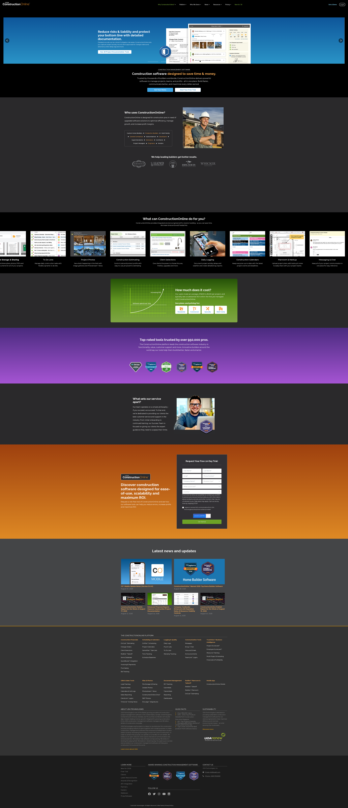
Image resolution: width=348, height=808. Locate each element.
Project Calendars (148, 647)
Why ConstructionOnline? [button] (166, 4)
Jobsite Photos (147, 688)
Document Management (173, 680)
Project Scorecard (213, 646)
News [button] (206, 4)
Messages (188, 643)
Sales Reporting (126, 695)
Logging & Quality (170, 640)
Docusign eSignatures (150, 702)
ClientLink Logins (127, 698)
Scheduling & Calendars (151, 640)
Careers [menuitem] (124, 790)
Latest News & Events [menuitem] (129, 778)
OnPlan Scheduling (149, 643)
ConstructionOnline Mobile (216, 684)
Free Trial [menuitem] (124, 771)
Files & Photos (147, 680)
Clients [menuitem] (123, 775)
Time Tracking (147, 654)
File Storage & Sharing (149, 684)
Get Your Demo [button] (160, 90)
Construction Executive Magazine (184, 718)
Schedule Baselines (149, 657)
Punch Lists (168, 647)
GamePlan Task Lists (149, 650)
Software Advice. (191, 729)
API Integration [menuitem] (126, 784)
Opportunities (125, 688)
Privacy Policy (169, 805)
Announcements (191, 654)
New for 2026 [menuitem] (126, 768)
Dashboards (168, 698)
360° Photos (146, 698)
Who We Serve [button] (195, 4)
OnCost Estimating (127, 643)
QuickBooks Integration (129, 661)
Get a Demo (333, 4)
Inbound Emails (190, 650)
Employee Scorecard (214, 649)
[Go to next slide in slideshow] (341, 40)
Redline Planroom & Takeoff (192, 682)
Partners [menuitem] (124, 787)
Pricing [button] (227, 4)
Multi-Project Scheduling (215, 656)
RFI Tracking (168, 684)
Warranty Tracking (170, 654)
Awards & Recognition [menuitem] (129, 781)
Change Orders (126, 647)
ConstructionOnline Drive (151, 695)
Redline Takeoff (126, 654)
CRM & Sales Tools (127, 680)
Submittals (167, 688)
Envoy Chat (189, 647)
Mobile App (211, 680)
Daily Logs (167, 643)
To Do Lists (167, 650)
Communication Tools (193, 640)
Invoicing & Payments (128, 664)
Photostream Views (149, 691)
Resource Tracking (213, 653)
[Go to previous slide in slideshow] (7, 40)
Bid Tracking (125, 671)
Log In (342, 4)
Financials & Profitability (215, 660)
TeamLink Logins (191, 657)
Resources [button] (216, 4)
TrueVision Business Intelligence (214, 641)
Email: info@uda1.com (212, 772)
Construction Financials (129, 640)
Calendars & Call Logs (128, 691)
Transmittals (168, 691)
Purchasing (125, 668)
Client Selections (126, 650)
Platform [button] (182, 4)
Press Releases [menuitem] (126, 796)
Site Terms (161, 805)
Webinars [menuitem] (124, 793)
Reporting (167, 695)
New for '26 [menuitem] (238, 4)
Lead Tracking (125, 684)
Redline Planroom (191, 690)
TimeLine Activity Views (129, 702)
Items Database (126, 657)
